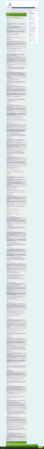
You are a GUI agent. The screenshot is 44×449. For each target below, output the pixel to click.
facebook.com (9, 399)
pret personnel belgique (17, 31)
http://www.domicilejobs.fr (10, 149)
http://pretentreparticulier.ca (11, 337)
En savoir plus (5, 448)
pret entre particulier (21, 24)
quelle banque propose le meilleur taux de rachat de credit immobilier (33, 27)
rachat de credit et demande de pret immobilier (32, 36)
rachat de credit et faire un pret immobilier (32, 32)
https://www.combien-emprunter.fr (11, 345)
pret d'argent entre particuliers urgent (13, 239)
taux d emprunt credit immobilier (32, 28)
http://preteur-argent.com (10, 309)
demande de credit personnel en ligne (32, 42)
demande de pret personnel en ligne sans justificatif (32, 22)
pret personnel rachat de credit (32, 33)
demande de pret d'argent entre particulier (15, 113)
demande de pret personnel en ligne (32, 21)
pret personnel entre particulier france (32, 26)
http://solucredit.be (10, 238)
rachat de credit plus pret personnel (31, 34)
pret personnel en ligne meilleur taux (32, 37)
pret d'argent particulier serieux (13, 294)
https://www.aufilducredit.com (11, 104)
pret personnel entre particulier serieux (14, 139)
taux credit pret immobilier (32, 29)
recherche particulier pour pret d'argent (12, 55)
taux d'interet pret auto (18, 94)
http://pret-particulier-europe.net (11, 292)
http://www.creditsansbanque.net (11, 216)
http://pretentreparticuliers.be (11, 30)
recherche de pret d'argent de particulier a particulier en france (14, 284)
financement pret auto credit (21, 360)
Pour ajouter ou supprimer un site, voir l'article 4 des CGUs (13, 445)
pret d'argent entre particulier (21, 130)
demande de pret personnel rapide (32, 19)
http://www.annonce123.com (11, 253)
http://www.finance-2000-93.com (11, 302)
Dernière (15, 442)
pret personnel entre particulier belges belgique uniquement (15, 23)
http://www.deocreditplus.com (11, 156)
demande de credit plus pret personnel (32, 17)
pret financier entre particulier (20, 114)
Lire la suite (8, 21)
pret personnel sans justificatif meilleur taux (32, 40)
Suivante (13, 442)
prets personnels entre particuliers (19, 400)
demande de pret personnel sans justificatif (32, 39)
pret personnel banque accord (14, 360)
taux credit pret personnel (32, 18)
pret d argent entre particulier (13, 114)
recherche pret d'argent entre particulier (15, 54)
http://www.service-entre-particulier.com (12, 53)
